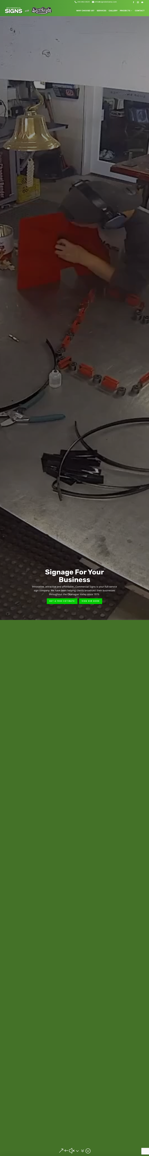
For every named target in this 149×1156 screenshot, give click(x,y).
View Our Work (91, 601)
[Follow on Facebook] (133, 2)
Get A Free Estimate (62, 601)
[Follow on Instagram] (138, 2)
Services (101, 11)
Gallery (113, 11)
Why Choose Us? (85, 11)
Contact (140, 11)
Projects (125, 11)
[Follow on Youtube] (142, 2)
